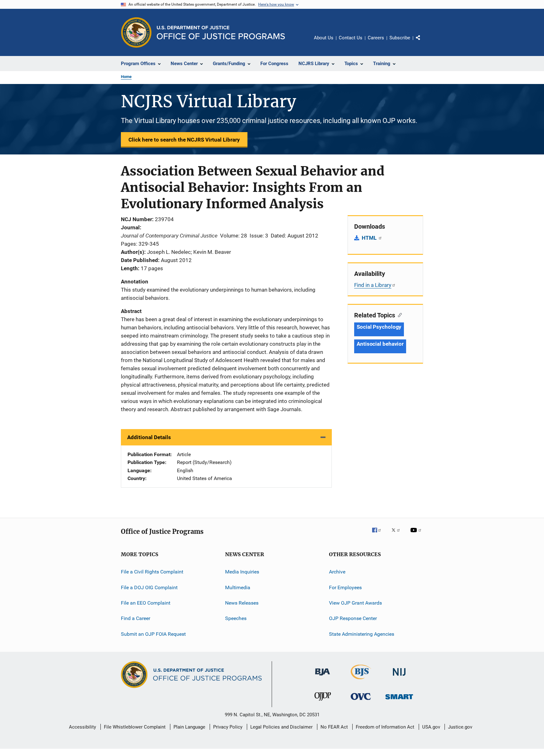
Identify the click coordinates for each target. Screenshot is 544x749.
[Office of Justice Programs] (136, 32)
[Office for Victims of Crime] (361, 701)
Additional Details (149, 437)
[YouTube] (417, 534)
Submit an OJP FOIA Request (153, 634)
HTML (370, 238)
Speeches (235, 618)
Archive (337, 572)
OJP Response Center (353, 618)
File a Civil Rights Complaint (152, 572)
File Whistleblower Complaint (135, 727)
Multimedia (237, 587)
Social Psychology (379, 327)
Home (126, 76)
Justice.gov (460, 727)
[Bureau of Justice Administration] (322, 676)
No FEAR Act (334, 727)
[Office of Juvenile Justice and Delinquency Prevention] (322, 701)
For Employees (345, 587)
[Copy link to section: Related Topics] (398, 314)
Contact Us (350, 38)
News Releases (241, 603)
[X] (398, 534)
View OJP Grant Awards (355, 603)
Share (423, 42)
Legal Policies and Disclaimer (281, 727)
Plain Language (189, 727)
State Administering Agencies (361, 634)
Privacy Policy (227, 727)
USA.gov (431, 727)
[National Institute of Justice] (399, 677)
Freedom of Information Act (385, 727)
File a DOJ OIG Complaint (149, 587)
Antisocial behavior (380, 344)
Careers (376, 38)
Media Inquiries (242, 572)
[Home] (221, 32)
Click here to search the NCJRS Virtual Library (184, 140)
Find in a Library (372, 285)
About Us (323, 38)
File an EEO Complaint (145, 603)
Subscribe (399, 38)
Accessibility (82, 727)
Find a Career (135, 618)
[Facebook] (379, 534)
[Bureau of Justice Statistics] (361, 680)
